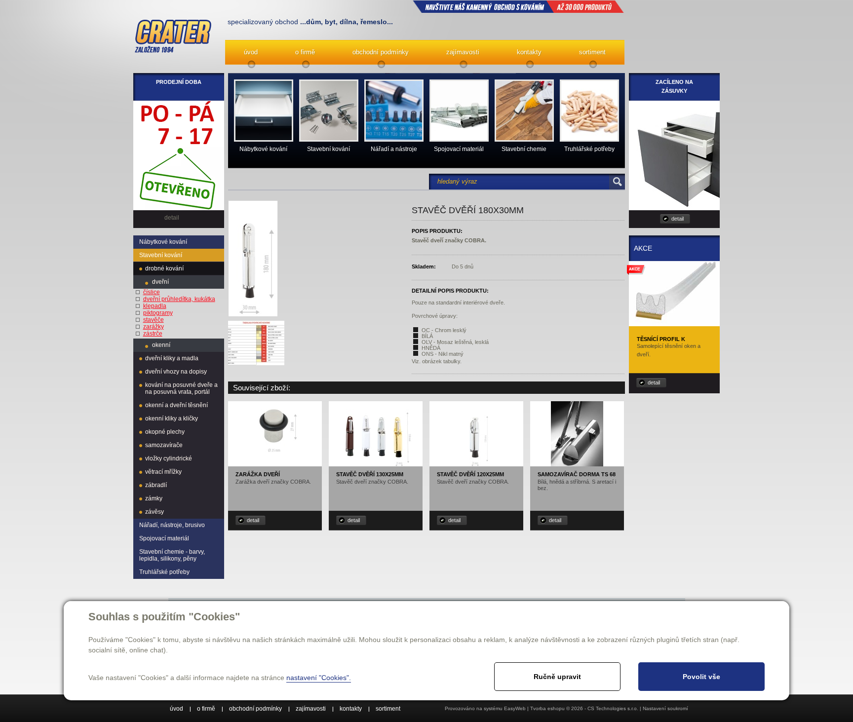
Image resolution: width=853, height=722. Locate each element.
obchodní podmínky (380, 52)
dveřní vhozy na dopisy (176, 371)
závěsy (154, 511)
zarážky (153, 326)
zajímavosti (462, 52)
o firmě (305, 52)
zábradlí (156, 485)
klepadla (154, 306)
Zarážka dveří (257, 474)
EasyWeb (515, 708)
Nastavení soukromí (665, 708)
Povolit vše (701, 677)
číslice (151, 292)
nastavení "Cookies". (318, 678)
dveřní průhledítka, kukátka (179, 299)
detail (253, 520)
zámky (153, 498)
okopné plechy (165, 431)
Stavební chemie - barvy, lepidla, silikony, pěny (172, 555)
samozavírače (164, 445)
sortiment (592, 52)
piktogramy (158, 312)
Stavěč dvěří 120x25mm (470, 474)
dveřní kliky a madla (171, 358)
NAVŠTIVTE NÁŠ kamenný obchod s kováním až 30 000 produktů (518, 6)
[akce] (674, 322)
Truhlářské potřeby (164, 572)
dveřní (160, 281)
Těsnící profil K (661, 339)
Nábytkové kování (163, 241)
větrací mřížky (163, 471)
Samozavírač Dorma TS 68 (577, 474)
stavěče (153, 319)
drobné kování (164, 268)
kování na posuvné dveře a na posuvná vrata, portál (181, 388)
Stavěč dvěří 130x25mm (369, 474)
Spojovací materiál (164, 538)
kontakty (529, 52)
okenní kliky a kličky (171, 418)
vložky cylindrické (168, 458)
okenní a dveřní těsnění (176, 405)
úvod (251, 52)
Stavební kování (160, 255)
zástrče (152, 333)
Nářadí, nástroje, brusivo (172, 525)
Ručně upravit (557, 677)
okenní (161, 345)
